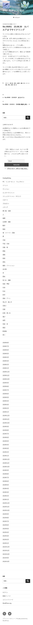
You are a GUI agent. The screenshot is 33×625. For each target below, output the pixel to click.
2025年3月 (6, 404)
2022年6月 (6, 525)
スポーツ (7, 83)
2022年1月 (6, 543)
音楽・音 (5, 324)
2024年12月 (6, 415)
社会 (4, 291)
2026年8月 (6, 342)
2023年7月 (6, 477)
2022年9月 (6, 514)
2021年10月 (6, 554)
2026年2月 (6, 364)
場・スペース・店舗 (9, 232)
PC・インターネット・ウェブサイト (13, 181)
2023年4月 (6, 488)
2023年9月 (6, 470)
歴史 (4, 276)
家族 (4, 251)
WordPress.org (7, 603)
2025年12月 (6, 372)
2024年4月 (6, 444)
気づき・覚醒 (7, 280)
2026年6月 (6, 350)
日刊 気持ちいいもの (13, 10)
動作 (4, 225)
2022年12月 (6, 503)
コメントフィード (8, 599)
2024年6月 (6, 437)
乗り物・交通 (13, 83)
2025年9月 (6, 382)
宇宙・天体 (6, 243)
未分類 (5, 269)
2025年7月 (6, 390)
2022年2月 (6, 539)
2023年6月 (6, 481)
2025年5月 (6, 397)
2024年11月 (6, 419)
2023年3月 (6, 492)
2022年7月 (6, 521)
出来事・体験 (20, 83)
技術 (4, 258)
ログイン (5, 592)
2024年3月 (6, 448)
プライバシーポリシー (9, 618)
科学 (4, 295)
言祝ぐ (5, 305)
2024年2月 (6, 452)
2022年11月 (6, 506)
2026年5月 (6, 353)
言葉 (4, 309)
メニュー (17, 17)
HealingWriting (7, 178)
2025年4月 (6, 401)
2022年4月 (6, 532)
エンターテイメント (9, 192)
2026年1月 (6, 368)
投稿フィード (7, 596)
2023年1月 (6, 499)
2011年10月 (6, 561)
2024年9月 (6, 426)
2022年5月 (6, 528)
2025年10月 (6, 379)
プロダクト (6, 203)
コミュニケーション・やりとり (12, 196)
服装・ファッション (9, 265)
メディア (5, 207)
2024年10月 (6, 423)
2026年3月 (6, 361)
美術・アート (7, 298)
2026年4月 (6, 357)
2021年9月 (6, 558)
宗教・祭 (5, 247)
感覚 (4, 254)
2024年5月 (6, 441)
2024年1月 (6, 455)
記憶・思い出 (14, 84)
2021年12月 (6, 547)
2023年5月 (6, 485)
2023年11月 (6, 463)
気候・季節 (6, 284)
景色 (9, 84)
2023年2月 (6, 496)
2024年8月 (6, 430)
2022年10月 (6, 510)
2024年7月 (6, 434)
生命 (4, 287)
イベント (5, 185)
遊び (4, 316)
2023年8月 (6, 474)
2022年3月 (6, 536)
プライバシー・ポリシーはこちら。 (17, 168)
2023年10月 (6, 466)
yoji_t (14, 24)
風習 (4, 327)
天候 (4, 240)
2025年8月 (6, 386)
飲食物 (5, 331)
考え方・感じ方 (7, 302)
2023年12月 (6, 459)
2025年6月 (6, 393)
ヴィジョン (6, 189)
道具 (4, 320)
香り (4, 335)
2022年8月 (6, 517)
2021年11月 (6, 550)
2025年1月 (6, 412)
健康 (4, 218)
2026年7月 (6, 346)
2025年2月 (6, 408)
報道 (4, 229)
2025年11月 (6, 375)
